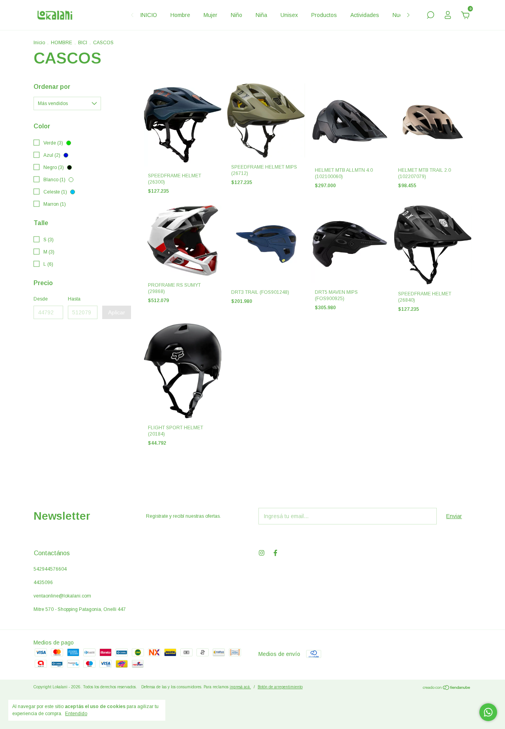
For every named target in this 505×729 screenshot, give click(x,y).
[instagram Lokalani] (261, 553)
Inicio (39, 42)
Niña (261, 15)
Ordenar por (52, 86)
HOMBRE (61, 42)
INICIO (148, 15)
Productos (324, 15)
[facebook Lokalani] (275, 553)
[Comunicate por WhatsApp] (488, 712)
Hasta (74, 299)
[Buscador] (430, 16)
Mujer (210, 15)
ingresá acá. (240, 687)
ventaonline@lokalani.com (62, 596)
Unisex (289, 15)
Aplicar (116, 312)
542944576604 (50, 569)
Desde (41, 299)
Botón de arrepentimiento (280, 687)
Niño (236, 15)
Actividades (364, 15)
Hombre (180, 15)
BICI (82, 42)
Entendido (76, 713)
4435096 (43, 582)
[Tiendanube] (446, 688)
